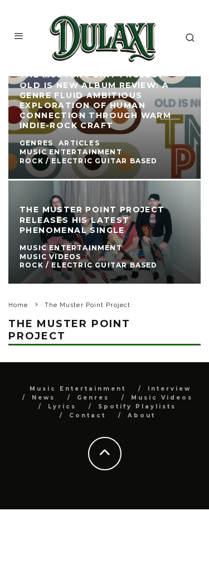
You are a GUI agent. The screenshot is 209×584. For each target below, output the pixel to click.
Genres (93, 397)
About (141, 415)
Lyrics (62, 406)
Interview (169, 388)
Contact (87, 415)
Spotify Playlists (137, 406)
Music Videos (162, 397)
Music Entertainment (78, 388)
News (43, 397)
